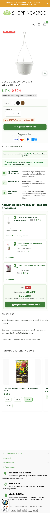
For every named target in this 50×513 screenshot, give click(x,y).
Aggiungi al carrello (26, 126)
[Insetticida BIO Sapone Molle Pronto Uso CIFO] (9, 246)
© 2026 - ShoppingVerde (17, 506)
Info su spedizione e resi (14, 146)
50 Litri (8, 406)
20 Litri (28, 399)
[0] (44, 24)
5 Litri (8, 399)
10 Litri (17, 399)
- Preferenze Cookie (34, 506)
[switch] (5, 509)
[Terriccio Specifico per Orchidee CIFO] (9, 268)
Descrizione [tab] (8, 314)
